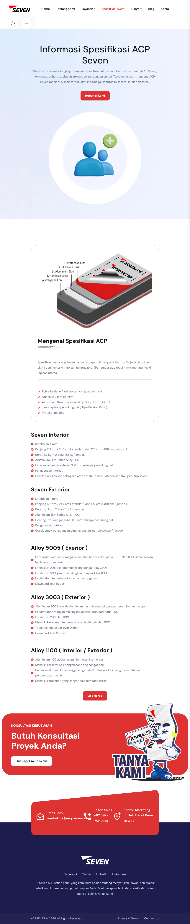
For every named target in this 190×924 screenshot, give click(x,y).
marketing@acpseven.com (69, 818)
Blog (151, 9)
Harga (135, 9)
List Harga (95, 696)
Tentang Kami (65, 9)
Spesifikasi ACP (112, 9)
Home (45, 9)
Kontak (165, 9)
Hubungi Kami (95, 96)
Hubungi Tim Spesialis (32, 761)
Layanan (87, 9)
